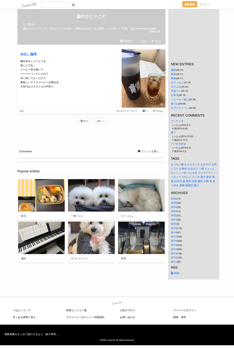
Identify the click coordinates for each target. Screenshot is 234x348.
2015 (174, 245)
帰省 (173, 78)
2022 (174, 215)
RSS (176, 273)
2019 (174, 228)
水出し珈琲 (28, 54)
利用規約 (99, 317)
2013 (174, 253)
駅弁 (173, 74)
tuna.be (116, 303)
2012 (174, 257)
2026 (174, 198)
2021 (174, 219)
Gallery (127, 41)
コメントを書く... (150, 151)
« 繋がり (83, 121)
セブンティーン (180, 107)
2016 (174, 240)
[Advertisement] (91, 134)
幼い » (101, 121)
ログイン (205, 4)
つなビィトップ (22, 310)
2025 (174, 202)
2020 (174, 223)
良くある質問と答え (24, 317)
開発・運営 (179, 317)
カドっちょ (177, 82)
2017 (174, 236)
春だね (175, 103)
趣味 (173, 69)
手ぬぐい (176, 90)
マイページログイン (184, 310)
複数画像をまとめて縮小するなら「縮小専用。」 (33, 334)
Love (143, 41)
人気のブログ (127, 310)
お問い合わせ (127, 317)
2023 (174, 211)
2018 (174, 232)
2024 (174, 207)
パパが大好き (178, 143)
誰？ (173, 132)
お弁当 (175, 95)
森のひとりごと (91, 16)
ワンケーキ (177, 121)
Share (157, 41)
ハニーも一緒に (180, 99)
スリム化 (176, 86)
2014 (174, 249)
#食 (22, 111)
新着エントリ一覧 (76, 310)
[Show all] (154, 31)
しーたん (29, 24)
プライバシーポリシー (79, 317)
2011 (174, 261)
